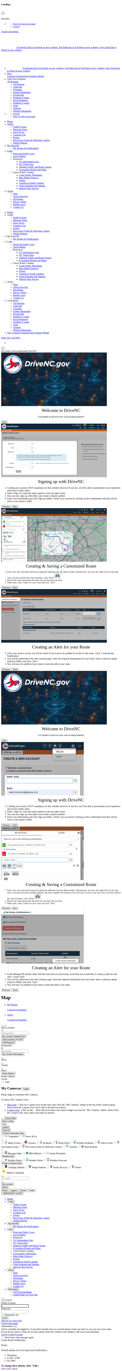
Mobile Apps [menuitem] (19, 204)
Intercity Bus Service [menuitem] (29, 188)
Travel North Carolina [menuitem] (23, 1251)
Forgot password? (9, 1323)
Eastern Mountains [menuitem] (22, 92)
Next (4, 422)
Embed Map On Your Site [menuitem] (25, 1294)
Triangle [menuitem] (17, 108)
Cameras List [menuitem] (19, 135)
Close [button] (4, 1124)
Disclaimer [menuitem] (18, 199)
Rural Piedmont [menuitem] (20, 100)
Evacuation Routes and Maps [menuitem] (33, 169)
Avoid (4, 1079)
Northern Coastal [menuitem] (21, 97)
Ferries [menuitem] (16, 137)
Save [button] (3, 1368)
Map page (12, 1104)
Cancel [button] (14, 1368)
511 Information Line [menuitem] (29, 161)
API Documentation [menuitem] (22, 1292)
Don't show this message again (19, 1337)
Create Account (15, 1334)
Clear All (6, 1130)
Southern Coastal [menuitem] (21, 103)
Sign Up (24, 24)
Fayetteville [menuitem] (18, 95)
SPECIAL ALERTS (10, 338)
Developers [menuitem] (13, 1289)
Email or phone (8, 1303)
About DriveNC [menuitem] (20, 196)
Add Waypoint (8, 1043)
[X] (9, 47)
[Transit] (2, 1063)
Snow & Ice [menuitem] (18, 132)
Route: (4, 1345)
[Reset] (2, 1068)
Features (25, 75)
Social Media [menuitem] (19, 156)
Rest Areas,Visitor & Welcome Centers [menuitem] (31, 140)
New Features (28, 333)
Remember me (11, 1315)
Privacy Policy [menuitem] (20, 202)
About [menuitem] (10, 191)
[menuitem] (67, 24)
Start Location (7, 1027)
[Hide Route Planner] (5, 1025)
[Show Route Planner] (2, 1118)
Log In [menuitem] (16, 26)
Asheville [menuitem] (17, 87)
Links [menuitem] (9, 151)
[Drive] (2, 1057)
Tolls (6, 1082)
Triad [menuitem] (15, 105)
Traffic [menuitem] (10, 124)
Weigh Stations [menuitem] (20, 143)
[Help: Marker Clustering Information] (2, 1139)
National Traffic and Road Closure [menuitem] (35, 167)
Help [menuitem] (15, 194)
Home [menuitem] (10, 121)
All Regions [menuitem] (18, 84)
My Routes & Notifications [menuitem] (26, 148)
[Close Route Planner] (2, 1025)
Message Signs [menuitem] (20, 129)
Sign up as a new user (11, 1320)
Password (5, 1308)
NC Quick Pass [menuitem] (26, 164)
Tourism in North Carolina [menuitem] (31, 183)
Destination (6, 1045)
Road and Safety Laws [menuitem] (24, 153)
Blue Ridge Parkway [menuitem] (29, 177)
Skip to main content (11, 16)
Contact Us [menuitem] (18, 207)
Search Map (10, 1118)
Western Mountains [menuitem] (22, 111)
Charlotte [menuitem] (17, 89)
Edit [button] (8, 1368)
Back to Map (7, 1121)
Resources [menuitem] (18, 1237)
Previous (6, 506)
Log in (4, 1334)
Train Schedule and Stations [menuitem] (32, 186)
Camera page (13, 1110)
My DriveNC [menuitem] (13, 145)
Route (4, 1187)
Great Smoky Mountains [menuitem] (30, 175)
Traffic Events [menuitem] (19, 127)
